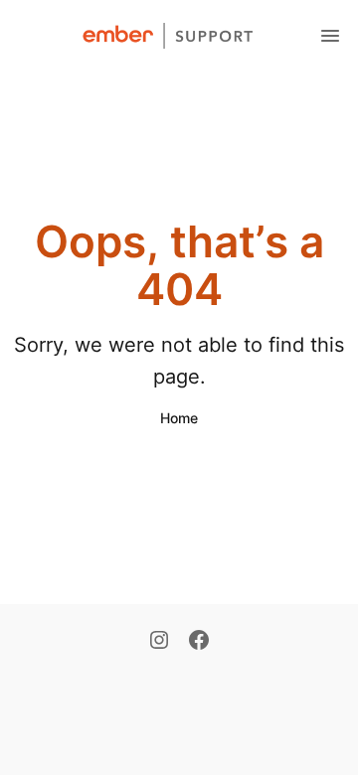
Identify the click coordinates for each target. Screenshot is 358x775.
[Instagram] (159, 642)
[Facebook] (199, 642)
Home (179, 417)
